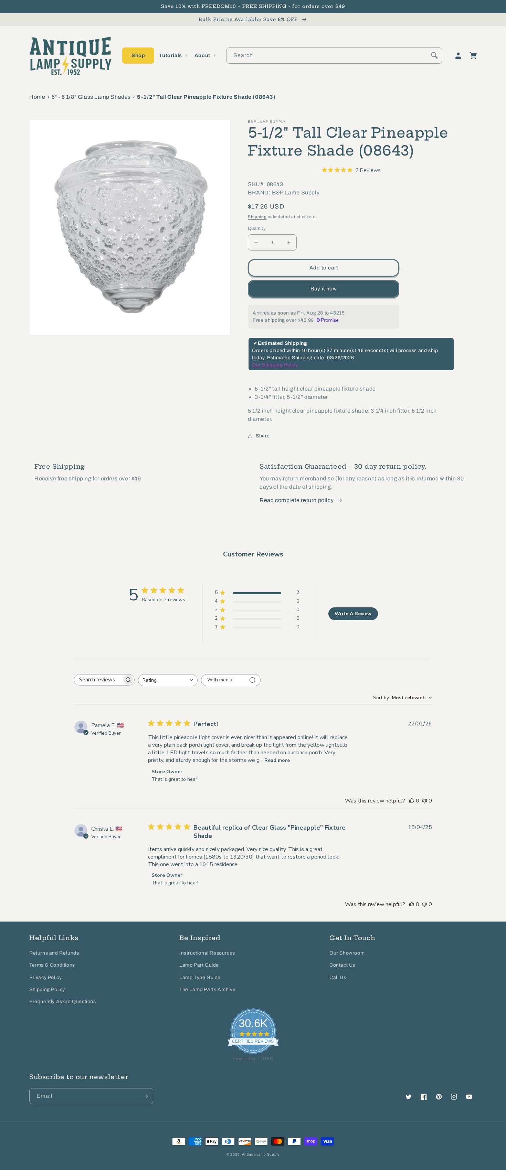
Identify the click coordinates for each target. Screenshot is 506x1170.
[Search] (434, 55)
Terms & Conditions (52, 965)
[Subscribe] (145, 1096)
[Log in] (458, 55)
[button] (138, 55)
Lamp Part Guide (199, 965)
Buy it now (323, 288)
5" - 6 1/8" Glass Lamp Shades (91, 97)
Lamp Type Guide (200, 977)
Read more (277, 760)
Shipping (257, 216)
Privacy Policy (45, 977)
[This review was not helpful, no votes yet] (424, 801)
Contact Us (342, 965)
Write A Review (353, 613)
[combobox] (334, 55)
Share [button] (263, 435)
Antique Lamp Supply (261, 1154)
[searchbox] (98, 679)
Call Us (337, 977)
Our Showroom (347, 953)
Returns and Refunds (54, 953)
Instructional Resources (207, 953)
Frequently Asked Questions (62, 1001)
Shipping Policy (47, 989)
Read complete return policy (297, 500)
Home (37, 97)
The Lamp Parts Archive (207, 989)
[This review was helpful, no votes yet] (411, 801)
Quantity (257, 228)
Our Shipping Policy (275, 365)
